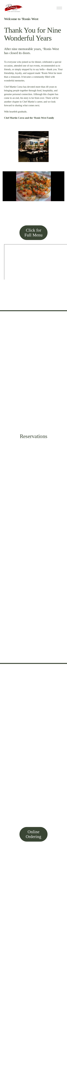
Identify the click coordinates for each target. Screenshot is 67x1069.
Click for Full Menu (33, 232)
